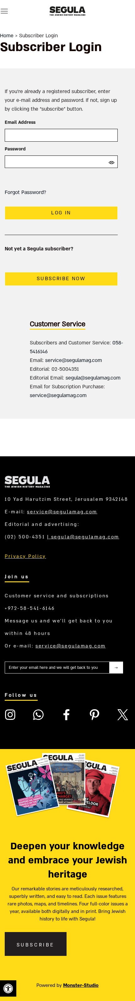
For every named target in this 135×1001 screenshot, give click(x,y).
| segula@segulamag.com (83, 537)
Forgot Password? (25, 192)
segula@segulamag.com (93, 378)
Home (7, 35)
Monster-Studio (81, 985)
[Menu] (4, 11)
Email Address (20, 122)
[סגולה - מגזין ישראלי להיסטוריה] (67, 11)
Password (15, 149)
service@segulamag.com (73, 360)
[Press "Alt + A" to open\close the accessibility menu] (8, 988)
